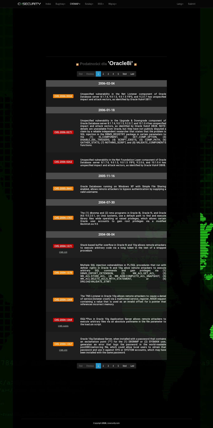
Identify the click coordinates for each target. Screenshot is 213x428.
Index (48, 4)
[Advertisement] (106, 32)
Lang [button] (179, 4)
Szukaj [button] (88, 4)
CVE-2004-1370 (63, 272)
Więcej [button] (111, 4)
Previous (90, 74)
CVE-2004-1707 (63, 217)
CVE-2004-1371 (63, 246)
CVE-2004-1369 (63, 299)
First (80, 74)
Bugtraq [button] (60, 4)
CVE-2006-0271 (63, 132)
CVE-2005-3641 (63, 188)
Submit (191, 4)
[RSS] (77, 64)
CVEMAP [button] (74, 4)
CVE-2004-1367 (63, 344)
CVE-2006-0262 (63, 161)
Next (125, 74)
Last (132, 74)
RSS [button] (100, 4)
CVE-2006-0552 (63, 96)
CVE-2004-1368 (63, 319)
